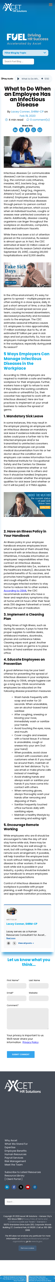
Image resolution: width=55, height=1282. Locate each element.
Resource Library (14, 1175)
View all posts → (26, 943)
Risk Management (15, 1161)
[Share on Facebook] (27, 129)
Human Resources (15, 1154)
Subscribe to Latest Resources (23, 1172)
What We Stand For (16, 1144)
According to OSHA (15, 590)
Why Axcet (11, 1140)
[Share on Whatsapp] (33, 129)
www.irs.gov (36, 1241)
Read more (10, 938)
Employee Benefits (16, 1150)
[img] (42, 78)
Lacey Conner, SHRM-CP (27, 111)
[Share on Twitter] (21, 129)
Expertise (10, 1147)
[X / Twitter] (14, 943)
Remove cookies (27, 1248)
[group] (33, 79)
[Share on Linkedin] (15, 129)
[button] (18, 78)
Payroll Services (14, 1157)
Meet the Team (14, 1164)
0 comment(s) (40, 120)
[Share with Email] (39, 129)
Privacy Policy (31, 1042)
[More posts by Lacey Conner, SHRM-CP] (11, 911)
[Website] (8, 943)
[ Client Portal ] (13, 1179)
